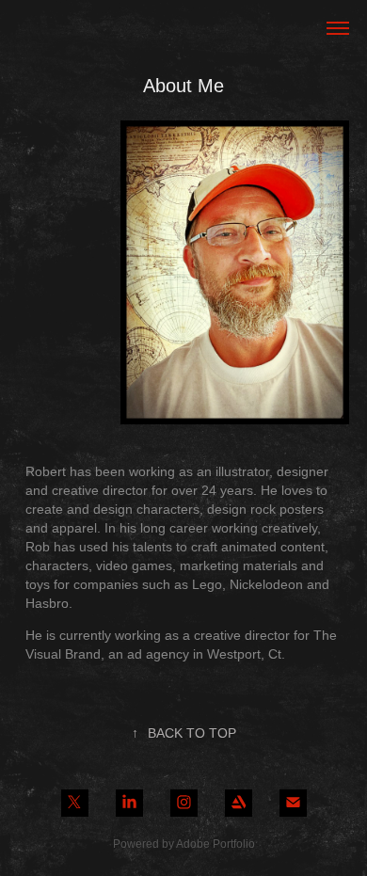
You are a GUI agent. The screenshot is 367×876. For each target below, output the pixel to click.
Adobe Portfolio (215, 844)
